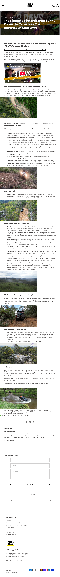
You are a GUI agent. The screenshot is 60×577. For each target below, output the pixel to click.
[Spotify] (21, 560)
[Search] (53, 5)
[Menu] (2, 5)
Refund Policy (10, 530)
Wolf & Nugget (13, 570)
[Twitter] (17, 560)
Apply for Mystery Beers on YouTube (16, 525)
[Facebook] (7, 560)
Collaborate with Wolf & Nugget (15, 523)
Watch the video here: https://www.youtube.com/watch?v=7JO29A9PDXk (25, 49)
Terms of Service (11, 534)
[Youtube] (10, 560)
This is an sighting (12, 572)
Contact (8, 520)
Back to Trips (30, 494)
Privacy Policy (10, 527)
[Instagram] (14, 560)
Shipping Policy (10, 532)
